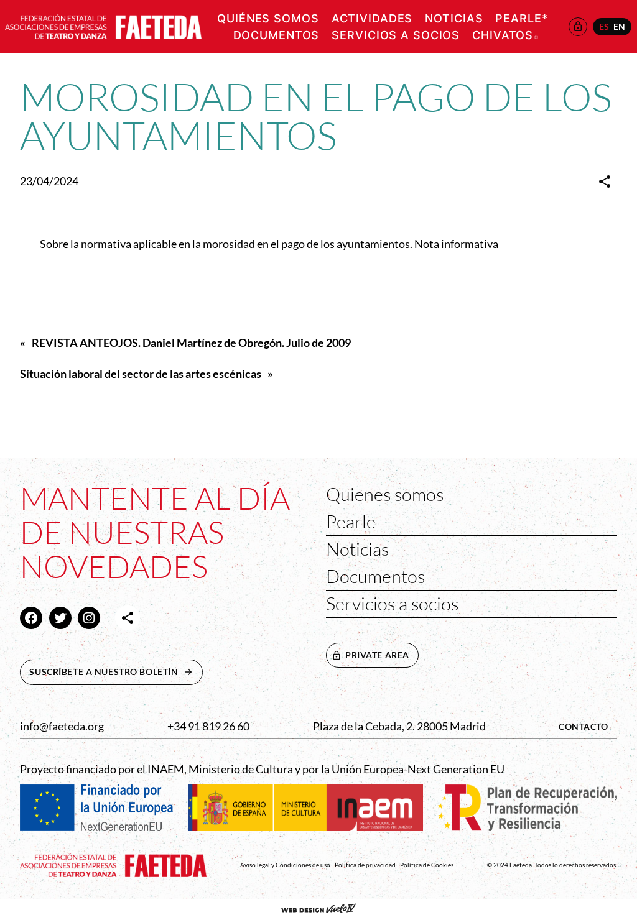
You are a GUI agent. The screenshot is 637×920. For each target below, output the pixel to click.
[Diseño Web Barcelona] (318, 909)
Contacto (583, 726)
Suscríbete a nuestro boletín (115, 671)
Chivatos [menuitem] (505, 35)
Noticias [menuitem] (454, 18)
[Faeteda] (103, 25)
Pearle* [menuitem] (521, 18)
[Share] (604, 181)
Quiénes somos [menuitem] (267, 18)
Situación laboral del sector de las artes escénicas (140, 373)
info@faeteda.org (62, 726)
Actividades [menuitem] (372, 18)
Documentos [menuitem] (276, 35)
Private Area (377, 655)
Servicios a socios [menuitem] (396, 35)
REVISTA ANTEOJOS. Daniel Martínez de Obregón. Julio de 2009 (191, 342)
